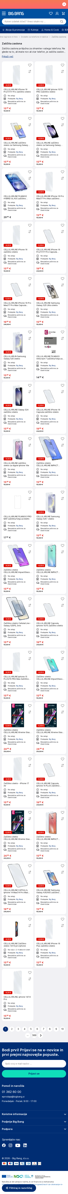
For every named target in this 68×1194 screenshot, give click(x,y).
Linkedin (25, 1145)
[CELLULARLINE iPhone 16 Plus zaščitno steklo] (50, 941)
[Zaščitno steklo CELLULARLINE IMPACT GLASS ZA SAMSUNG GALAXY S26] (50, 568)
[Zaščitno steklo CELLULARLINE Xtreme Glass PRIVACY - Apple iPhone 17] (17, 728)
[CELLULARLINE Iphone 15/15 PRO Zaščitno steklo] (50, 87)
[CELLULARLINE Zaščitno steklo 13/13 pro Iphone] (17, 941)
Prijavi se (34, 1073)
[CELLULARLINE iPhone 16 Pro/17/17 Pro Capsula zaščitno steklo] (50, 247)
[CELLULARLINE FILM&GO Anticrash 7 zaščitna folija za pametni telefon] (50, 354)
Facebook (4, 1145)
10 (62, 1029)
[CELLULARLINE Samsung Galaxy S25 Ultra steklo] (50, 301)
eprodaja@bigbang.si (13, 1096)
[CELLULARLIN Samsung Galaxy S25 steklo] (17, 354)
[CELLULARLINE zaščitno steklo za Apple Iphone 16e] (17, 461)
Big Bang (19, 99)
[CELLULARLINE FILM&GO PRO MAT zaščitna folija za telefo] (17, 514)
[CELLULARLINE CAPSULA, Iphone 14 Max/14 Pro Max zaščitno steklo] (17, 888)
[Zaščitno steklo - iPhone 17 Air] (17, 781)
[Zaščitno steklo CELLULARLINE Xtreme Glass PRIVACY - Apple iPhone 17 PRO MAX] (50, 728)
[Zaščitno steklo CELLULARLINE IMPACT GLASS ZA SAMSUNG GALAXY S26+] (50, 835)
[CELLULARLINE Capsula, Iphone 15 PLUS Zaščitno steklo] (50, 781)
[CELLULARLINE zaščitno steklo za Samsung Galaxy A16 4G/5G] (17, 141)
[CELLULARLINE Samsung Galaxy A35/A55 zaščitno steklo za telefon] (50, 888)
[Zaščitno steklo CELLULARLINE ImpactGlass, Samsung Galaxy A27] (50, 675)
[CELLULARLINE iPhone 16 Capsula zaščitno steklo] (50, 408)
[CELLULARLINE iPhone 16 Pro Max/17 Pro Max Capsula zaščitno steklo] (17, 301)
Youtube (17, 1145)
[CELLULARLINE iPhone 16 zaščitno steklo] (17, 247)
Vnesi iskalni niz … (25, 21)
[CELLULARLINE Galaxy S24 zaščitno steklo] (17, 408)
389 (34, 1035)
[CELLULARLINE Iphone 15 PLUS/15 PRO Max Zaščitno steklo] (17, 675)
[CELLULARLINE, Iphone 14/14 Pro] (17, 995)
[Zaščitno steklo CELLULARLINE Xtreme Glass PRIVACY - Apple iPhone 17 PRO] (17, 835)
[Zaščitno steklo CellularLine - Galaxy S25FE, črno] (17, 621)
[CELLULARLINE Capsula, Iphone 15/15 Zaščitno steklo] (50, 621)
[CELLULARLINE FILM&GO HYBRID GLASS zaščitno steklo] (17, 194)
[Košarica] (63, 13)
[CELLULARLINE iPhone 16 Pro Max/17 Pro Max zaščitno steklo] (50, 194)
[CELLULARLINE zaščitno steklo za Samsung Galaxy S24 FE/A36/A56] (50, 141)
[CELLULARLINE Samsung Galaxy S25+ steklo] (50, 514)
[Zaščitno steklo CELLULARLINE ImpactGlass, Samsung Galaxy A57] (17, 568)
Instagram (10, 1145)
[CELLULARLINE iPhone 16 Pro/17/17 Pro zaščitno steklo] (17, 87)
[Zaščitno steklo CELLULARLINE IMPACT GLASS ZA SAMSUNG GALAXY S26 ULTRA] (50, 461)
